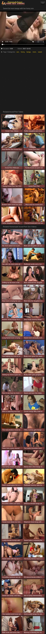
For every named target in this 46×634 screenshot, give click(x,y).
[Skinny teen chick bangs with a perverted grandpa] (33, 457)
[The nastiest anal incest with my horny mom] (12, 605)
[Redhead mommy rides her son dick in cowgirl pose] (33, 476)
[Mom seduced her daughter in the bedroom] (33, 273)
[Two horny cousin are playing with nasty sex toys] (12, 457)
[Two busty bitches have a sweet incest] (33, 549)
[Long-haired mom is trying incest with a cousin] (12, 329)
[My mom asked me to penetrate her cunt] (12, 236)
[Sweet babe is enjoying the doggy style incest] (33, 531)
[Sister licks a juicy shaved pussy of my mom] (12, 439)
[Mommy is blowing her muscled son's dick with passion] (33, 623)
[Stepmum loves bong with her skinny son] (33, 513)
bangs (29, 52)
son (17, 52)
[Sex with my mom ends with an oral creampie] (12, 255)
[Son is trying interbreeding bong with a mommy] (33, 586)
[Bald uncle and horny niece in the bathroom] (12, 623)
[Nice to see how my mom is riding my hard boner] (12, 384)
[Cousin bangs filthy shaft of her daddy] (33, 402)
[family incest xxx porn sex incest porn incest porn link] (43, 3)
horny (23, 52)
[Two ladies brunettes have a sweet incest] (33, 439)
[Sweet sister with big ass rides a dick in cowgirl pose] (12, 549)
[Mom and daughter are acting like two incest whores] (33, 236)
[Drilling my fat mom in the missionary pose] (12, 273)
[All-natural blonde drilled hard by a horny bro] (33, 568)
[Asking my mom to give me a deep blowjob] (12, 365)
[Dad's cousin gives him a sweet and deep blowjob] (12, 476)
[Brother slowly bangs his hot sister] (12, 310)
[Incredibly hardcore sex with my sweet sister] (12, 568)
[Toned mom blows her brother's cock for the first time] (12, 513)
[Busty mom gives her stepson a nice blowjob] (33, 347)
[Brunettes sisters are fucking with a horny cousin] (12, 494)
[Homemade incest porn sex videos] (13, 3)
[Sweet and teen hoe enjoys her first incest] (33, 384)
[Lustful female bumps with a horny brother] (12, 531)
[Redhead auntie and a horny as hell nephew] (33, 255)
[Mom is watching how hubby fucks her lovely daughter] (12, 402)
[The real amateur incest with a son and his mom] (12, 421)
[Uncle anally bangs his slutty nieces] (33, 605)
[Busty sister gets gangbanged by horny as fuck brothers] (33, 365)
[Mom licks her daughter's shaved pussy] (33, 292)
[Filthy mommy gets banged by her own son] (33, 421)
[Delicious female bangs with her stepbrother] (33, 494)
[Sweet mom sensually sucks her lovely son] (33, 329)
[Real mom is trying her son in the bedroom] (12, 292)
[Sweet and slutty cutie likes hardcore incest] (12, 586)
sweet (40, 52)
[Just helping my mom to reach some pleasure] (12, 347)
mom (34, 52)
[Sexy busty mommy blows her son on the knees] (33, 310)
